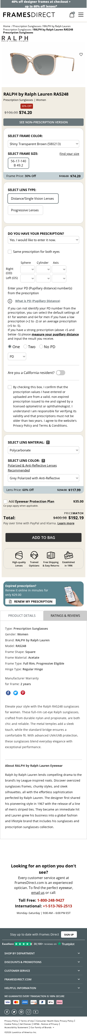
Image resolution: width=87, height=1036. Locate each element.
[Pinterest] (21, 1011)
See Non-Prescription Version (43, 122)
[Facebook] (7, 1011)
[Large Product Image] (43, 63)
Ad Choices (25, 1024)
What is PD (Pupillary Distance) (37, 301)
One (16, 346)
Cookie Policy (11, 1024)
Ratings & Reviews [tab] (65, 616)
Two (31, 346)
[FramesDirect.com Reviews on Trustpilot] (43, 943)
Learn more (65, 523)
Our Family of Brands (41, 1027)
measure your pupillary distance (55, 334)
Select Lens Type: (22, 190)
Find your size (69, 154)
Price (74, 513)
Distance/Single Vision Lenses (32, 198)
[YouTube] (35, 1011)
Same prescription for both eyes (36, 251)
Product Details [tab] (21, 616)
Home (6, 26)
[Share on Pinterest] (23, 693)
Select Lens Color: (24, 460)
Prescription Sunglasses (27, 26)
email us (38, 892)
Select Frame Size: (23, 153)
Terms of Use (27, 1021)
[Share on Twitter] (15, 693)
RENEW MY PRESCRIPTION (33, 601)
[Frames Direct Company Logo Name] (29, 14)
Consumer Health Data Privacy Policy (54, 1021)
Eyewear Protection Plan (34, 501)
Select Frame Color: (25, 136)
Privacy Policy (11, 1021)
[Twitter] (14, 1011)
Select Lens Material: (26, 442)
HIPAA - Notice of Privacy (45, 1024)
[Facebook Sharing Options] (8, 693)
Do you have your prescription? (36, 233)
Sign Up (69, 934)
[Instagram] (28, 1011)
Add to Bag (43, 537)
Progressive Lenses (25, 210)
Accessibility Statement (16, 1027)
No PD (49, 346)
